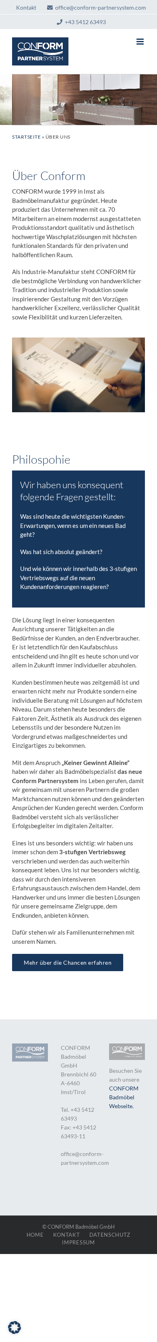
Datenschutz (110, 1235)
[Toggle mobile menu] (140, 41)
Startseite (26, 137)
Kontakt (66, 1235)
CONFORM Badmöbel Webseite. (123, 1097)
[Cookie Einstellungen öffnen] (14, 1331)
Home (35, 1235)
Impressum (78, 1242)
